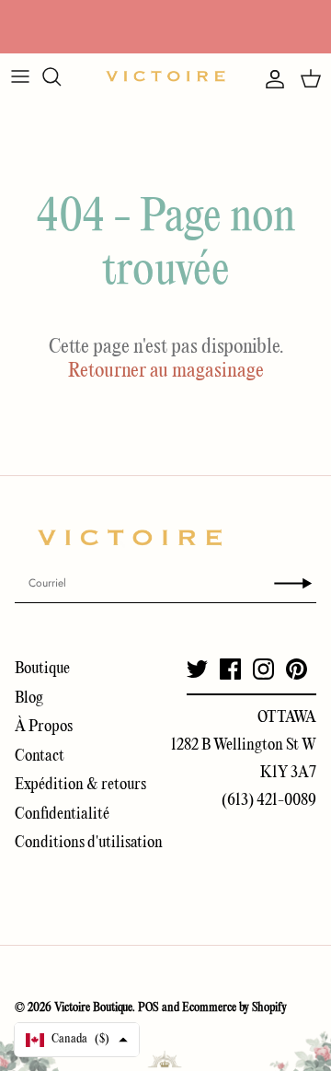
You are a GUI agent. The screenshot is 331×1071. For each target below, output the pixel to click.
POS (148, 1008)
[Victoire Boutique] (165, 76)
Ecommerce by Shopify (234, 1008)
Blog (29, 698)
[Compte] (270, 79)
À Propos (44, 727)
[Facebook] (230, 669)
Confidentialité (62, 814)
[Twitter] (197, 669)
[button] (77, 1039)
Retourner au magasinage (166, 371)
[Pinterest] (296, 669)
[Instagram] (263, 669)
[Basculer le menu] (20, 76)
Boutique (42, 669)
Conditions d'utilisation (89, 843)
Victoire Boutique (93, 1008)
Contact (39, 756)
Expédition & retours (80, 785)
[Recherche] (60, 76)
